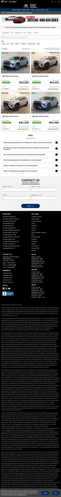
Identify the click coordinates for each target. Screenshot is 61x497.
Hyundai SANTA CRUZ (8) (10, 232)
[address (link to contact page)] (52, 1)
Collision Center (35, 237)
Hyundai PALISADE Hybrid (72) (11, 230)
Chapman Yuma (7, 280)
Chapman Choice (7, 273)
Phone (4, 195)
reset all (36, 32)
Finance (33, 228)
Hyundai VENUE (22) (8, 248)
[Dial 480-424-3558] (55, 1)
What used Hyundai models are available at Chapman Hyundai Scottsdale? (27, 142)
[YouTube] (9, 288)
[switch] (59, 2)
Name (7, 186)
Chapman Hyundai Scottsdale (33, 6)
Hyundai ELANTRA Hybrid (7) (11, 219)
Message (36, 195)
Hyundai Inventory (36, 216)
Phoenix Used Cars (8, 282)
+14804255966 (12, 265)
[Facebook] (3, 288)
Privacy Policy (35, 248)
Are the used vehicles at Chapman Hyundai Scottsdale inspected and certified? (26, 148)
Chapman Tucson (7, 277)
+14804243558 (10, 263)
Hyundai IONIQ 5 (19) (8, 223)
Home (3, 13)
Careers (33, 243)
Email (35, 186)
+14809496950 (10, 267)
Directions (34, 239)
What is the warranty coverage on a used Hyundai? (20, 171)
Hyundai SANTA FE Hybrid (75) (11, 237)
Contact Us (34, 241)
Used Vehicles (35, 219)
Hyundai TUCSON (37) (9, 243)
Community (34, 246)
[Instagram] (6, 288)
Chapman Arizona (8, 275)
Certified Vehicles (36, 221)
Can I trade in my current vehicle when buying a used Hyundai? (24, 154)
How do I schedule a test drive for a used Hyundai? (20, 165)
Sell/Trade (34, 225)
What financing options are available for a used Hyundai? (22, 160)
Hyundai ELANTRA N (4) (9, 221)
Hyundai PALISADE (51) (9, 228)
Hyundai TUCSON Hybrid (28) (11, 246)
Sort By (46, 49)
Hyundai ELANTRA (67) (9, 216)
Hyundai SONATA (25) (9, 239)
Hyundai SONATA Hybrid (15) (11, 241)
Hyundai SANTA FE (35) (9, 234)
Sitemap (33, 250)
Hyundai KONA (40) (8, 225)
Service (33, 230)
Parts (32, 234)
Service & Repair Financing (38, 232)
